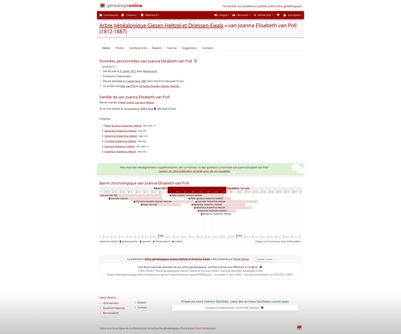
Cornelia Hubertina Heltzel (120, 141)
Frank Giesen (241, 259)
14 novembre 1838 (134, 108)
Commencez (110, 15)
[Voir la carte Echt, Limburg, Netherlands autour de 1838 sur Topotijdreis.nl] (154, 108)
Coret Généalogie (205, 328)
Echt (150, 108)
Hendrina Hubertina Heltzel (120, 136)
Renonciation (111, 313)
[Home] (299, 327)
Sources (172, 48)
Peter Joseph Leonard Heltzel (136, 102)
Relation (157, 48)
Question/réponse (114, 308)
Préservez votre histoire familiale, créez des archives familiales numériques (235, 301)
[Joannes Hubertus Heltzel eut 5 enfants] (148, 146)
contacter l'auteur (265, 259)
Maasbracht (150, 71)
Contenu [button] (130, 15)
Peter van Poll (127, 86)
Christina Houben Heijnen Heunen (159, 86)
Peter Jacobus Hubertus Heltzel (122, 125)
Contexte (207, 48)
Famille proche (138, 48)
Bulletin (142, 302)
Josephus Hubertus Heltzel (120, 151)
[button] (221, 15)
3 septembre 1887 (136, 81)
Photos (120, 48)
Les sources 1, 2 (108, 66)
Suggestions (189, 48)
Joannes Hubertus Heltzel (119, 146)
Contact (142, 307)
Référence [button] (151, 15)
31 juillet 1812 (128, 71)
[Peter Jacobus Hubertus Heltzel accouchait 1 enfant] (155, 125)
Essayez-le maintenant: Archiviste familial (233, 308)
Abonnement (111, 303)
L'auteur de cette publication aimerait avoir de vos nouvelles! (194, 171)
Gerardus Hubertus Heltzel (120, 131)
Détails (106, 48)
